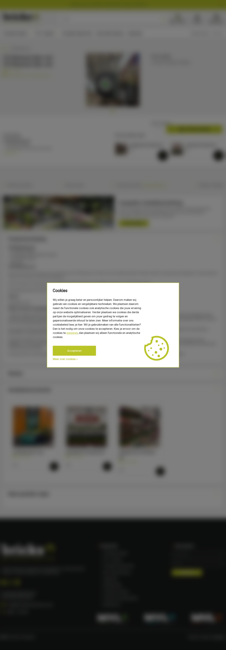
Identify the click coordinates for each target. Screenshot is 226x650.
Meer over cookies (64, 359)
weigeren (72, 333)
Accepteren (74, 350)
